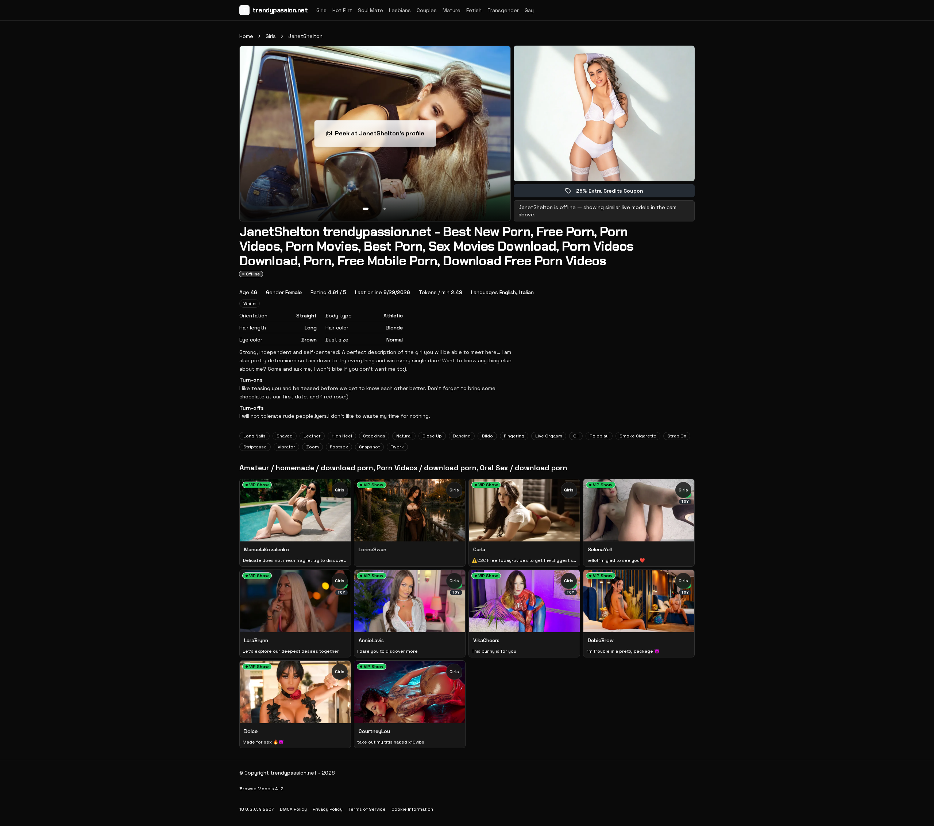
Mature (451, 10)
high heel (342, 436)
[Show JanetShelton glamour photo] (385, 209)
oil (576, 436)
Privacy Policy (328, 809)
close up (432, 436)
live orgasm (548, 436)
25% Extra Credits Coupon (614, 192)
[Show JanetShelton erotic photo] (366, 209)
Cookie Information (412, 809)
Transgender (503, 10)
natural (404, 436)
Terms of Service (367, 809)
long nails (254, 436)
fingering (514, 436)
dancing (462, 436)
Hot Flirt (342, 10)
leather (312, 436)
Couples (427, 10)
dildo (487, 436)
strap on (676, 436)
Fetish (474, 10)
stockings (374, 436)
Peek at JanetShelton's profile (382, 136)
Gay (529, 10)
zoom (312, 447)
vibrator (286, 447)
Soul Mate (370, 10)
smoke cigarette (638, 436)
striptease (255, 447)
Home (246, 36)
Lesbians (400, 10)
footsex (339, 447)
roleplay (599, 436)
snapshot (369, 447)
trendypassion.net (275, 10)
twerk (397, 447)
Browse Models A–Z (261, 789)
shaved (285, 436)
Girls (321, 10)
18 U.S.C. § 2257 (256, 809)
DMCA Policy (293, 809)
